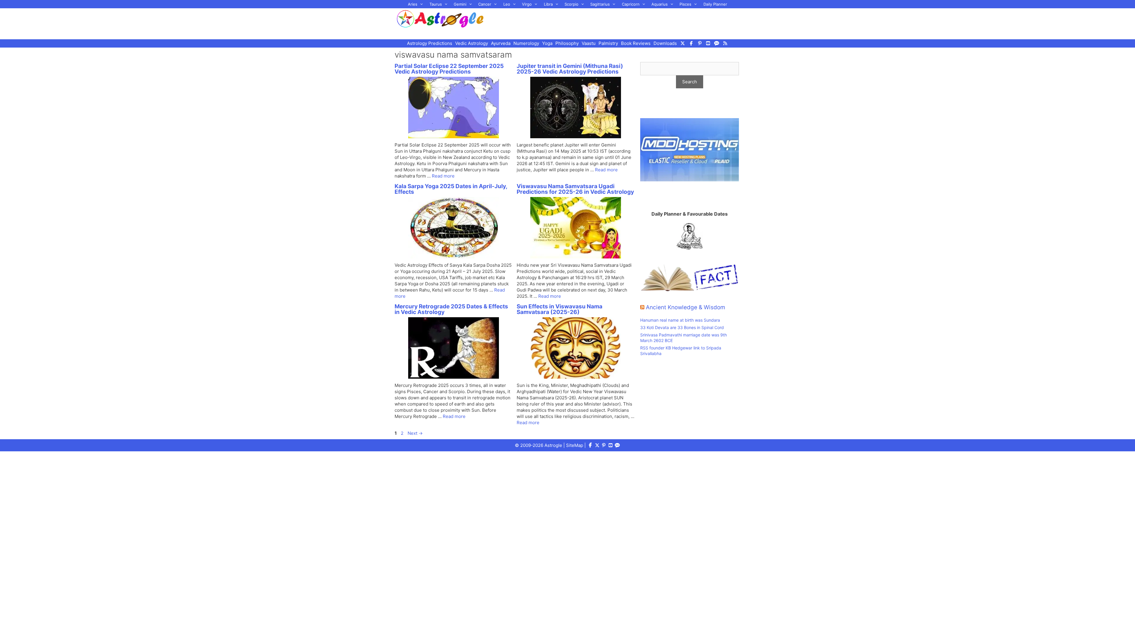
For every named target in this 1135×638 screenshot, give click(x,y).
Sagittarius (600, 4)
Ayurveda (500, 43)
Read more (443, 176)
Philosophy (567, 43)
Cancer (484, 4)
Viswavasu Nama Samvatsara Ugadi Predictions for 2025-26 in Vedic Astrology (575, 189)
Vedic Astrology (471, 43)
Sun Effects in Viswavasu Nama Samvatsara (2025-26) (559, 309)
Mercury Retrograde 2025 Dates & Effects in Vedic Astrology (451, 309)
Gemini (460, 4)
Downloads (665, 43)
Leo (506, 4)
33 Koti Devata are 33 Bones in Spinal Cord (682, 327)
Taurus (435, 4)
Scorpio (571, 4)
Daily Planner (715, 4)
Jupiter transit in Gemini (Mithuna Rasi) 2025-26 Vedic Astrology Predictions (570, 69)
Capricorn (631, 4)
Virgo (527, 4)
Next (415, 433)
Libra (548, 4)
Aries (412, 4)
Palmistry (608, 43)
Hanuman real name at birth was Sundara (680, 320)
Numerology (526, 43)
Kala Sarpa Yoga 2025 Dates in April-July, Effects (451, 189)
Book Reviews (636, 43)
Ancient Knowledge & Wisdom (685, 307)
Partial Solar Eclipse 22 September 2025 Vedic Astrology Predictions (449, 69)
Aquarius (659, 4)
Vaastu (589, 43)
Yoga (547, 43)
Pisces (685, 4)
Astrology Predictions (429, 43)
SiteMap (574, 445)
